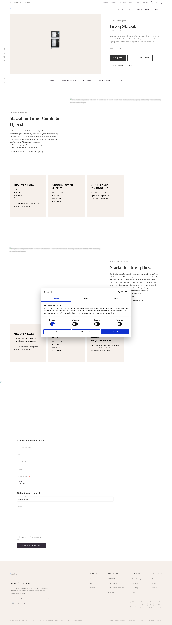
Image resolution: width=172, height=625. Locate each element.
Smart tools (122, 3)
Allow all (115, 332)
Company (105, 3)
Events (92, 583)
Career (92, 579)
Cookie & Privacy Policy (155, 620)
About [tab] (116, 298)
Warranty (135, 588)
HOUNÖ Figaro (113, 583)
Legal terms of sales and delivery (116, 620)
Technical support (138, 579)
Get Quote (117, 58)
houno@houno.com (76, 620)
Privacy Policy (36, 537)
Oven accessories (143, 9)
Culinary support (157, 579)
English (144, 3)
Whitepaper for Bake (140, 58)
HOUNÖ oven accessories (116, 588)
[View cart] (161, 2)
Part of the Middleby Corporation (137, 620)
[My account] (156, 2)
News (130, 3)
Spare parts (111, 592)
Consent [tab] (56, 298)
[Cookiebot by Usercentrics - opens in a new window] (120, 292)
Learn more (120, 48)
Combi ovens (14, 2)
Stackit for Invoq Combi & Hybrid (67, 80)
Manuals (135, 583)
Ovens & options (125, 9)
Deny (57, 332)
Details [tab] (86, 298)
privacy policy (24, 603)
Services (158, 9)
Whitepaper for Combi (123, 65)
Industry (113, 3)
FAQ (134, 592)
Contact (137, 3)
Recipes (154, 588)
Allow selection (86, 332)
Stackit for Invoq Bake (98, 80)
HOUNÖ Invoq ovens (115, 579)
